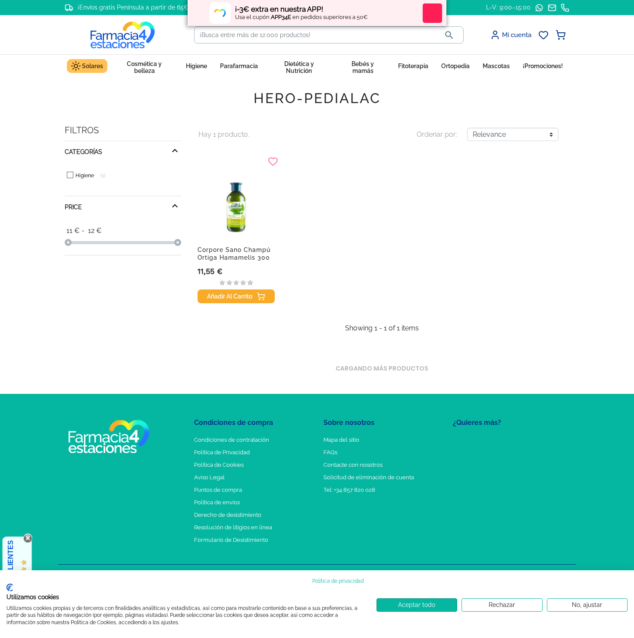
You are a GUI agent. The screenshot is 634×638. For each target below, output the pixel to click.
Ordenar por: (437, 134)
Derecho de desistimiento (227, 515)
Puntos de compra (218, 490)
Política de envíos (217, 502)
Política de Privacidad (222, 452)
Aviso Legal (209, 477)
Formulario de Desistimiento (231, 540)
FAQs (330, 452)
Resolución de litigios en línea (233, 527)
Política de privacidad (338, 581)
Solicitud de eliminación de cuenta (368, 477)
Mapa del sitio (341, 440)
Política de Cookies (219, 465)
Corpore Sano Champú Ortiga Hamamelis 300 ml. (234, 257)
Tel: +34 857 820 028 (349, 490)
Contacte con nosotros (353, 465)
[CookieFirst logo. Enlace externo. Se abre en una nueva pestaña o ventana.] (9, 587)
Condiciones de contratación (231, 440)
